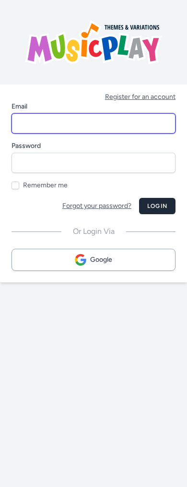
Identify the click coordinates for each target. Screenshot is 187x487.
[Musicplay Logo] (93, 42)
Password (26, 146)
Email (19, 106)
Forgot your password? (96, 206)
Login (157, 206)
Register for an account (140, 97)
